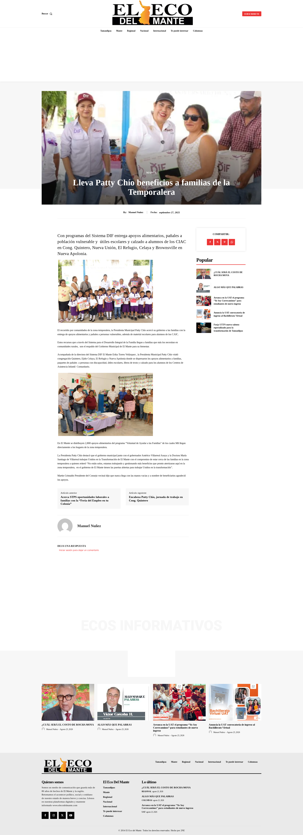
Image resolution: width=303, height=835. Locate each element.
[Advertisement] (151, 58)
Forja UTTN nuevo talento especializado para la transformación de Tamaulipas (228, 327)
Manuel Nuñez (135, 212)
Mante (151, 172)
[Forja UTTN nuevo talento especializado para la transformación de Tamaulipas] (203, 328)
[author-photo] (44, 729)
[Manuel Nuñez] (65, 526)
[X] (217, 242)
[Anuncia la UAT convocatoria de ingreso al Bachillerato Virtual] (203, 314)
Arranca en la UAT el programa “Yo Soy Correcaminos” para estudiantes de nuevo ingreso (229, 301)
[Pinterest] (224, 242)
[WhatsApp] (232, 242)
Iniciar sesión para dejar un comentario (79, 550)
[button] (47, 13)
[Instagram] (53, 815)
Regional (147, 791)
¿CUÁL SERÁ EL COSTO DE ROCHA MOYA (68, 724)
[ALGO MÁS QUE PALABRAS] (203, 287)
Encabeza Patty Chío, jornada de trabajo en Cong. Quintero (156, 498)
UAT (144, 812)
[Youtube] (70, 815)
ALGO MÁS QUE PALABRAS (228, 287)
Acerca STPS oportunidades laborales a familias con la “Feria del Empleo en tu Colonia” (85, 500)
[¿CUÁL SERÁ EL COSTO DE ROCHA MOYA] (203, 274)
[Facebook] (210, 242)
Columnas (147, 800)
